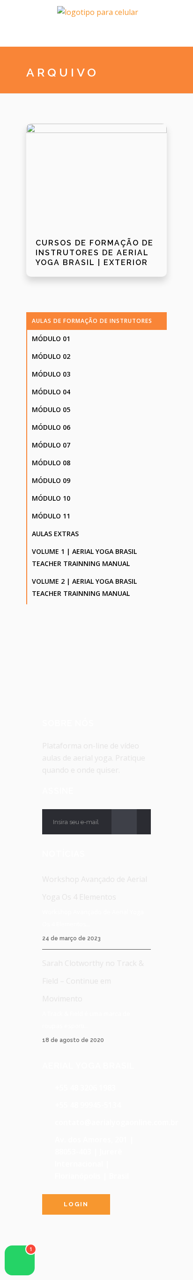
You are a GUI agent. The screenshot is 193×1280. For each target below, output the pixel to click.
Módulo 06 (51, 427)
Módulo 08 (51, 462)
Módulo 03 (51, 374)
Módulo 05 (51, 409)
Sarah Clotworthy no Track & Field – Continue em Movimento (93, 981)
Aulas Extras (55, 533)
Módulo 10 (51, 498)
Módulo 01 (51, 338)
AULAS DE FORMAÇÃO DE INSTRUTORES (92, 321)
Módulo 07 (51, 445)
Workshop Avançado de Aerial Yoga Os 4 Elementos (94, 888)
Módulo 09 (51, 480)
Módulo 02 (51, 356)
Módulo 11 (51, 515)
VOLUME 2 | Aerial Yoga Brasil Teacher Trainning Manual (84, 587)
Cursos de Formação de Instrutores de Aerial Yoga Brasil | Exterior (95, 252)
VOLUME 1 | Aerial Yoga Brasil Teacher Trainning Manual (84, 557)
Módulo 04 (51, 391)
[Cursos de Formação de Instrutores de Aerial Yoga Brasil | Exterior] (96, 176)
